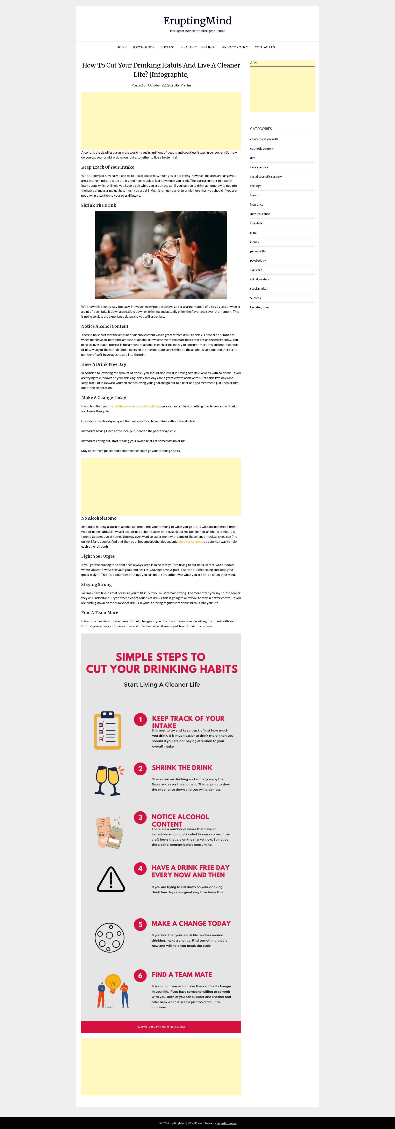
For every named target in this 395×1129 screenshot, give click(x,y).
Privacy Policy (235, 47)
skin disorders (259, 279)
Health (187, 47)
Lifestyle (256, 223)
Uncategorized (260, 307)
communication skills (264, 139)
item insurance (260, 214)
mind (253, 232)
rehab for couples (189, 541)
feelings (208, 47)
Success (168, 47)
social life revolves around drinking (133, 406)
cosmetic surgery (262, 148)
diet (253, 158)
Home (122, 47)
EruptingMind (197, 21)
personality (258, 251)
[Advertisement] (161, 121)
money (254, 242)
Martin (185, 85)
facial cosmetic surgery (266, 176)
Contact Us (265, 47)
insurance (256, 204)
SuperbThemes (227, 1123)
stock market (259, 288)
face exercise (259, 167)
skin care (256, 270)
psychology (143, 47)
